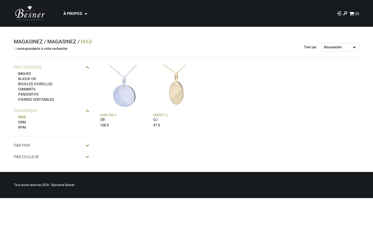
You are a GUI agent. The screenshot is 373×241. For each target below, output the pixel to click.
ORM (22, 122)
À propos (72, 13)
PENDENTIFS (28, 94)
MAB (22, 117)
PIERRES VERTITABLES (36, 100)
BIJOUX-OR (27, 79)
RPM (22, 127)
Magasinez (28, 42)
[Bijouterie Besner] (30, 13)
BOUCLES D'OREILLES (35, 84)
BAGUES (24, 74)
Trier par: (310, 47)
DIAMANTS (26, 89)
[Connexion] (339, 13)
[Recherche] (345, 13)
